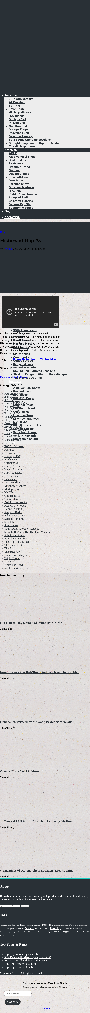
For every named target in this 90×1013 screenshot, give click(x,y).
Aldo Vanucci (3, 925)
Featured (29, 928)
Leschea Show (19, 184)
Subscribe (12, 1002)
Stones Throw (82, 932)
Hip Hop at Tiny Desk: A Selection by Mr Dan (31, 622)
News (35, 932)
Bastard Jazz (18, 160)
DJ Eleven (58, 925)
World (12, 935)
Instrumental (70, 929)
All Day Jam (17, 102)
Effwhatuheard (83, 925)
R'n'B (56, 932)
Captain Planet (37, 925)
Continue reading (45, 1008)
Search (25, 906)
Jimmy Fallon (21, 359)
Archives (10, 150)
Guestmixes (17, 180)
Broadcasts (12, 95)
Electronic (3, 929)
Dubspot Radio (19, 173)
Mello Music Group (22, 932)
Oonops (40, 932)
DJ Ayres (52, 925)
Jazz (85, 928)
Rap (60, 932)
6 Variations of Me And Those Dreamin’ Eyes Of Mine (36, 870)
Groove (46, 929)
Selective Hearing (21, 136)
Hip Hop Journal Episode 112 (21, 954)
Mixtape (30, 932)
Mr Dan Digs (17, 122)
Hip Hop (55, 928)
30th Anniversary (21, 98)
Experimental (19, 929)
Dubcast (14, 170)
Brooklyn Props (19, 167)
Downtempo (65, 925)
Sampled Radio (19, 197)
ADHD (13, 153)
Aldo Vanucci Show (22, 156)
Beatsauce (16, 163)
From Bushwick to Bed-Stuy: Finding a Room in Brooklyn (39, 672)
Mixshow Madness (21, 187)
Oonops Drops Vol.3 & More (19, 771)
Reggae (65, 932)
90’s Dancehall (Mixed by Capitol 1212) (27, 957)
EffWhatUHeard (20, 177)
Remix (71, 932)
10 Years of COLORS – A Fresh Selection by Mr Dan (36, 821)
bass (9, 925)
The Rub (3, 935)
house (63, 928)
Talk (88, 932)
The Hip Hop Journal (23, 146)
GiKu (41, 928)
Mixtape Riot (17, 119)
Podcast (45, 932)
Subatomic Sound (21, 207)
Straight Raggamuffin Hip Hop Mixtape (35, 143)
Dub (71, 925)
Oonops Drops (19, 129)
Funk (37, 928)
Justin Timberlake (43, 359)
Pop (49, 932)
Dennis (8, 248)
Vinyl (8, 935)
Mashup (13, 932)
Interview (79, 928)
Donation (12, 217)
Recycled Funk (19, 132)
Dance (45, 924)
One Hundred (18, 126)
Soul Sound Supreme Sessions (30, 139)
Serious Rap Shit (20, 204)
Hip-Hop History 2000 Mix (20, 963)
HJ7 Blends (16, 115)
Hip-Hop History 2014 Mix (20, 967)
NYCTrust (15, 190)
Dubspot (75, 925)
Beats (23, 924)
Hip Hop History (20, 112)
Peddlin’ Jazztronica (23, 194)
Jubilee (2, 932)
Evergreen (10, 929)
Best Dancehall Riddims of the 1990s (25, 960)
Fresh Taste (17, 109)
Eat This (14, 105)
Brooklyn (30, 925)
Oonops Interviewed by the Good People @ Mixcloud (36, 721)
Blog (7, 211)
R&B (52, 932)
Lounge (8, 932)
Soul (76, 931)
